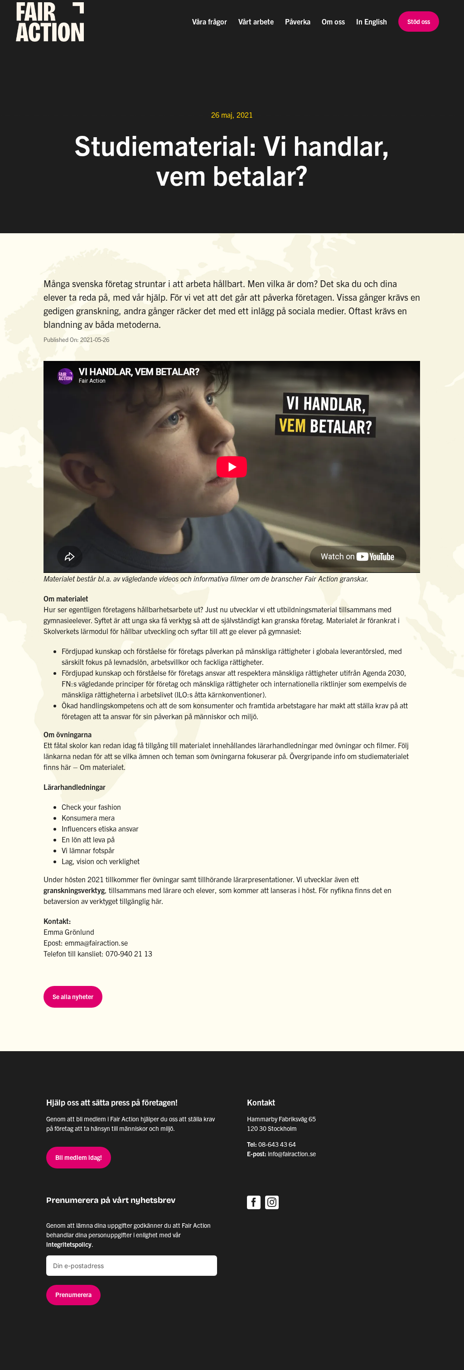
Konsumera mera (88, 817)
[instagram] (272, 1202)
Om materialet (102, 766)
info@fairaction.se (292, 1153)
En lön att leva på (88, 839)
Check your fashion (91, 806)
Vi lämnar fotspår (88, 850)
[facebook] (254, 1202)
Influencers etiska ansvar (100, 828)
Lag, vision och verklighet (101, 860)
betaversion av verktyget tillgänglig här (102, 900)
